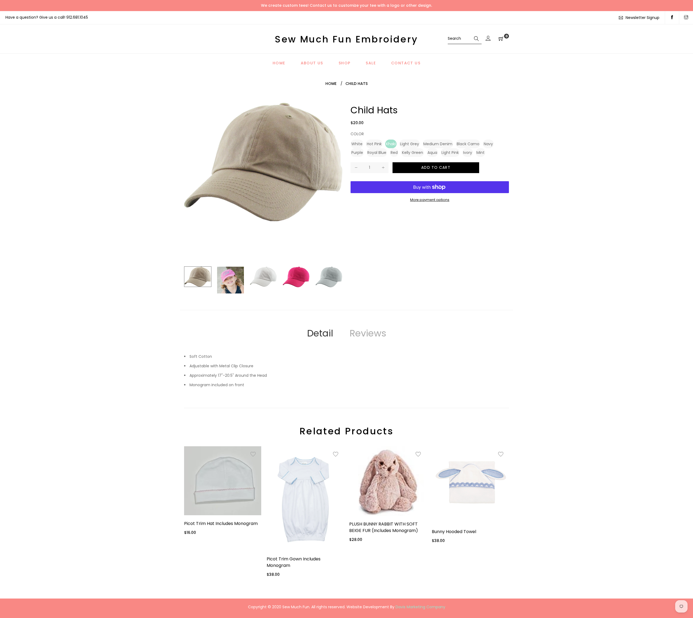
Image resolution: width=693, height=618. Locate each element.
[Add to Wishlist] (253, 454)
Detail (320, 333)
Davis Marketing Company (420, 607)
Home (330, 83)
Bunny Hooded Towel (454, 531)
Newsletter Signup (642, 17)
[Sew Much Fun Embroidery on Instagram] (686, 17)
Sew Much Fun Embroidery (346, 39)
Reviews (367, 333)
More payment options (429, 199)
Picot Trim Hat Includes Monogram (221, 523)
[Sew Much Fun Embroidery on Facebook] (672, 17)
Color (357, 134)
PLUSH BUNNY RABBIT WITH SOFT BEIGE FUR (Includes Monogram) (383, 527)
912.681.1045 (77, 17)
